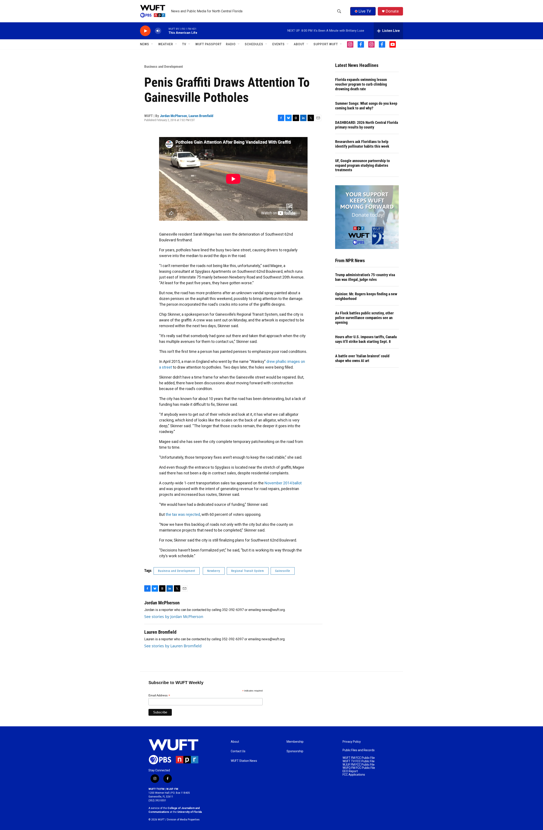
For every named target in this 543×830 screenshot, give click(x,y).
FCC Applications (354, 774)
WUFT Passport (208, 44)
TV (184, 44)
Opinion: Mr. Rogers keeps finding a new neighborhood (366, 296)
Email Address (159, 695)
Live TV (364, 11)
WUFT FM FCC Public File (359, 757)
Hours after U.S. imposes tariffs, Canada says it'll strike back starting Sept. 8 (366, 339)
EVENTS (278, 44)
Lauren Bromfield (201, 116)
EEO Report (350, 771)
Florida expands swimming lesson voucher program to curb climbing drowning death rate (361, 84)
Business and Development (163, 66)
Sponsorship (295, 751)
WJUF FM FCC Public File (359, 764)
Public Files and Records (359, 750)
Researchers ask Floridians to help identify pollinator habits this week (362, 143)
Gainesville (282, 571)
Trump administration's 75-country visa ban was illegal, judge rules (365, 277)
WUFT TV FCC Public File (359, 761)
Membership (295, 741)
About (235, 741)
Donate (392, 11)
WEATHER (165, 44)
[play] (145, 30)
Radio (231, 44)
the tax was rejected (183, 514)
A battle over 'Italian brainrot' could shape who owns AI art (362, 358)
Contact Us (238, 751)
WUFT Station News (244, 760)
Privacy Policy (352, 741)
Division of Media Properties (183, 819)
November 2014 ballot (283, 483)
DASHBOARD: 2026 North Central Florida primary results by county (366, 124)
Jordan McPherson (173, 116)
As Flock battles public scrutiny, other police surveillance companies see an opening (364, 318)
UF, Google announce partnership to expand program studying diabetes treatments (362, 165)
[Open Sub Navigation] (152, 44)
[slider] (164, 30)
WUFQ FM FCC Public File (359, 767)
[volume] (158, 31)
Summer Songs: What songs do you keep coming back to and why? (366, 105)
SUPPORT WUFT (325, 44)
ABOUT (299, 44)
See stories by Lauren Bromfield (173, 645)
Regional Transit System (247, 571)
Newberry (213, 571)
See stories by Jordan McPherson (173, 616)
